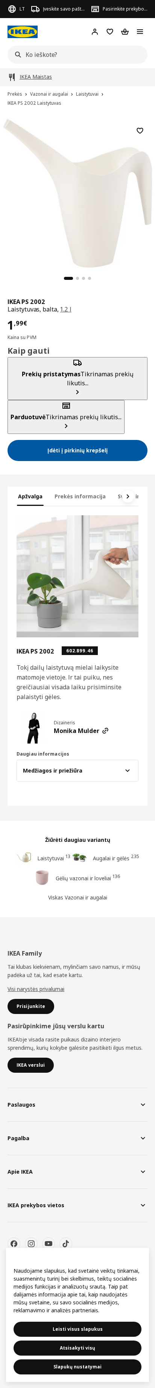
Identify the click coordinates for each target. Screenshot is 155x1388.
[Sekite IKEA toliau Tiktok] (65, 1243)
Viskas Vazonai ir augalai (77, 897)
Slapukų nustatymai (77, 1367)
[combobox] (75, 55)
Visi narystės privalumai (36, 989)
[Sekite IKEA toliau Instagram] (31, 1243)
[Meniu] (139, 31)
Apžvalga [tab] (30, 496)
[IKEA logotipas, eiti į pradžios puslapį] (23, 32)
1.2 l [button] (65, 309)
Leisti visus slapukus (78, 1329)
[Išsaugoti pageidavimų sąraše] (139, 130)
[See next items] (128, 496)
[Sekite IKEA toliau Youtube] (48, 1243)
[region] (77, 192)
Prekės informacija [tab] (80, 496)
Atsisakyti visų (77, 1348)
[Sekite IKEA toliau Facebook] (14, 1243)
